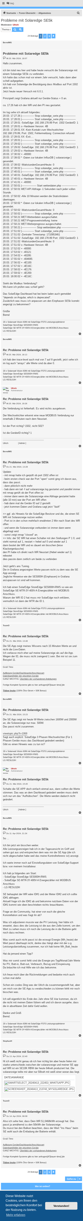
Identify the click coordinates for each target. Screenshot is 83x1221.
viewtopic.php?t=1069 (15, 733)
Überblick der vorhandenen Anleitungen (38, 679)
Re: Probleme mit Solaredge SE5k (25, 350)
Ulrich (16, 25)
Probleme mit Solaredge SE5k (27, 20)
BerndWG (7, 42)
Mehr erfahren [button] (15, 1215)
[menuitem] (10, 3)
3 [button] (49, 36)
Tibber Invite (9, 690)
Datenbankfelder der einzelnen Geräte (21, 676)
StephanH (7, 1041)
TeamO (6, 625)
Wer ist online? (42, 1186)
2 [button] (45, 36)
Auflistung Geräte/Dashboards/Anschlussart (23, 673)
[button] (53, 36)
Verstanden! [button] (61, 1205)
